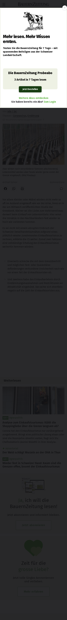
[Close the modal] (64, 7)
